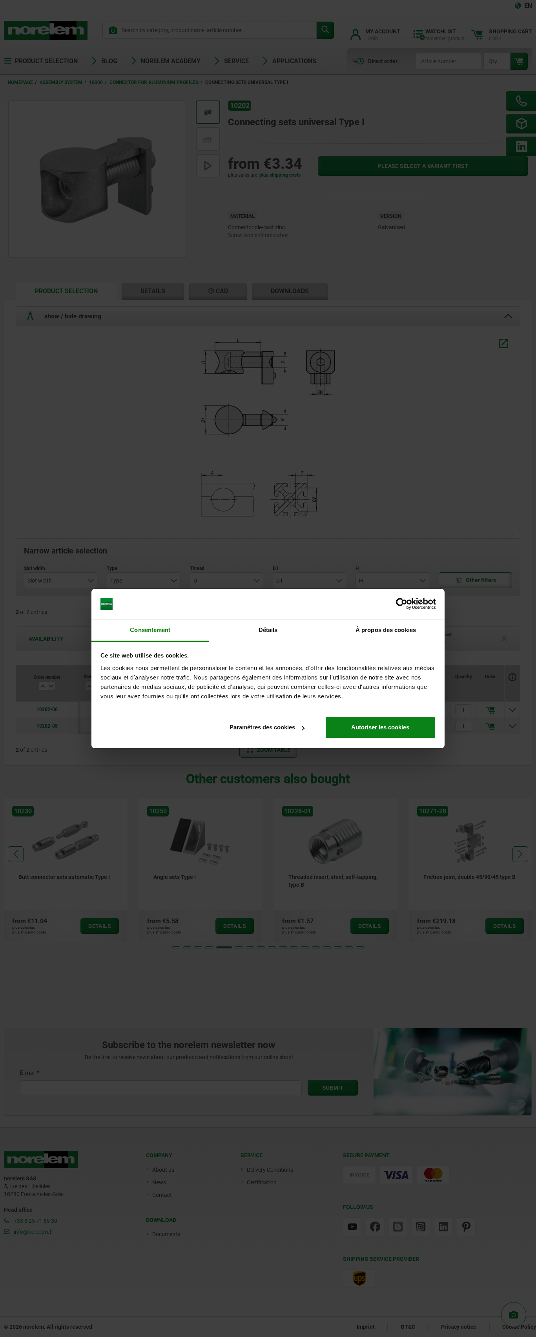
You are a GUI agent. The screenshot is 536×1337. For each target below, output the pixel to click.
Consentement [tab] (150, 629)
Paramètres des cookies (262, 727)
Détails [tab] (268, 629)
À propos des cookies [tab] (386, 629)
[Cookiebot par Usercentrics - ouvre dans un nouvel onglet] (401, 604)
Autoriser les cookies (380, 727)
